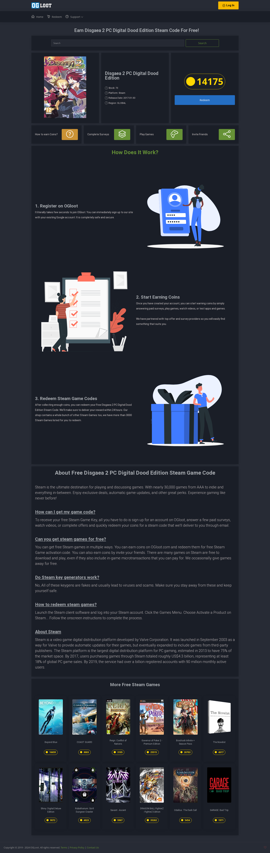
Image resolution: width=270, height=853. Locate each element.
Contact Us (93, 847)
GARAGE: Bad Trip (219, 810)
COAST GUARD (84, 742)
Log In (230, 5)
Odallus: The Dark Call (185, 810)
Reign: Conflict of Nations (118, 742)
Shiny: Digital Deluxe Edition (51, 810)
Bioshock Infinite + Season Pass (185, 742)
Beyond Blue (51, 742)
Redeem (205, 100)
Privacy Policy (77, 847)
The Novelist (219, 742)
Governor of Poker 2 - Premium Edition (152, 742)
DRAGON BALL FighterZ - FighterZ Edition (152, 810)
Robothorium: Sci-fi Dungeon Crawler (84, 810)
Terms (64, 847)
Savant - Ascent (118, 810)
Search (202, 43)
